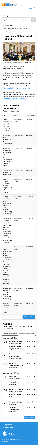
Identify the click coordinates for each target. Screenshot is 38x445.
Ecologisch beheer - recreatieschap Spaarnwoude (7, 139)
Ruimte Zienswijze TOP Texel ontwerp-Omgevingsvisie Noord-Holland (7, 185)
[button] (33, 19)
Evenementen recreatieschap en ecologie (7, 172)
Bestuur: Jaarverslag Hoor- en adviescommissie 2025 (7, 308)
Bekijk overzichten (29, 317)
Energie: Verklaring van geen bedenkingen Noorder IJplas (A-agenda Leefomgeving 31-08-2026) (7, 205)
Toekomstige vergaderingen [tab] (26, 333)
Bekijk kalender (29, 417)
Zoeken (4, 16)
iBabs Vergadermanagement (12, 439)
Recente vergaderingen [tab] (10, 333)
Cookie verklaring (8, 428)
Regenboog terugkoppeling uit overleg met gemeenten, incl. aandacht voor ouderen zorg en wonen (7, 157)
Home (4, 28)
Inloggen (5, 441)
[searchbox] (16, 19)
